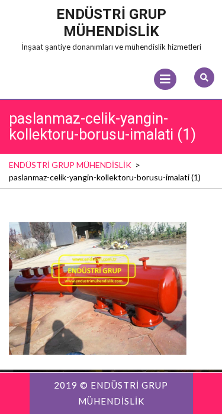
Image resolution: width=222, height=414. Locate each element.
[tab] (165, 79)
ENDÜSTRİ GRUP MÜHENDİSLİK (111, 23)
